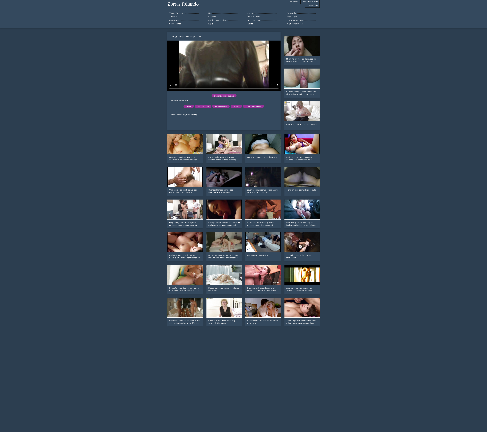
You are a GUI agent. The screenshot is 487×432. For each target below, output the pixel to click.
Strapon (236, 106)
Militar (188, 106)
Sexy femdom (203, 106)
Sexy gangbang (221, 106)
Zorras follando (183, 4)
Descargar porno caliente (224, 96)
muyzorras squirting (253, 106)
